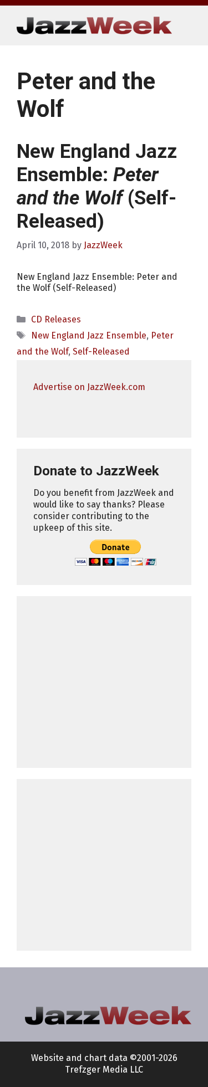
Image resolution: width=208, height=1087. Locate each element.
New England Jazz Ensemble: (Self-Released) (97, 186)
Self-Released (101, 351)
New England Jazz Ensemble (88, 335)
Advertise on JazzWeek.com (89, 387)
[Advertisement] (104, 682)
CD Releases (56, 319)
